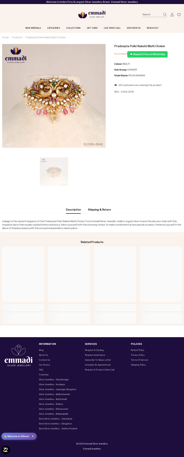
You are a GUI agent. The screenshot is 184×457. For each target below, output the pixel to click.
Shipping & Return (99, 209)
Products (17, 37)
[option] (54, 172)
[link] (23, 309)
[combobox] (151, 14)
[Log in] (172, 14)
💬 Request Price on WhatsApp (147, 54)
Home (5, 37)
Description (73, 209)
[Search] (154, 14)
